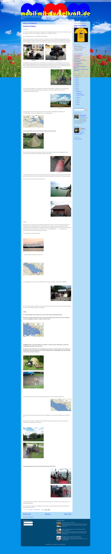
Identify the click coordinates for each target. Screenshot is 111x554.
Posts (26, 522)
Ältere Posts (67, 514)
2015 (77, 82)
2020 (77, 75)
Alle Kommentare (28, 524)
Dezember (79, 91)
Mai (77, 102)
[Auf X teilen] (47, 509)
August (78, 97)
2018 (77, 77)
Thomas (83, 128)
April (78, 104)
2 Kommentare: (37, 509)
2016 (77, 80)
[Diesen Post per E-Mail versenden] (44, 509)
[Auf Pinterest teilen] (49, 509)
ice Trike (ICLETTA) (78, 63)
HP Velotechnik (77, 61)
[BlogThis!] (46, 509)
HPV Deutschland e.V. (78, 55)
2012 (77, 88)
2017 (77, 79)
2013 (77, 86)
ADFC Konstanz (77, 56)
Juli (77, 99)
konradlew (55, 544)
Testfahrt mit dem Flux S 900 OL (83, 116)
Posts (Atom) (30, 516)
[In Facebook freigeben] (48, 509)
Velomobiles (76, 65)
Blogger (63, 544)
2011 (77, 90)
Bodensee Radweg (29, 26)
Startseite (47, 514)
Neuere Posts (27, 514)
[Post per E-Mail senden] (42, 509)
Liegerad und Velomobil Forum (80, 60)
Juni (78, 100)
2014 (77, 84)
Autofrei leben (77, 58)
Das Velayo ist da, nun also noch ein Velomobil (71, 536)
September (79, 93)
